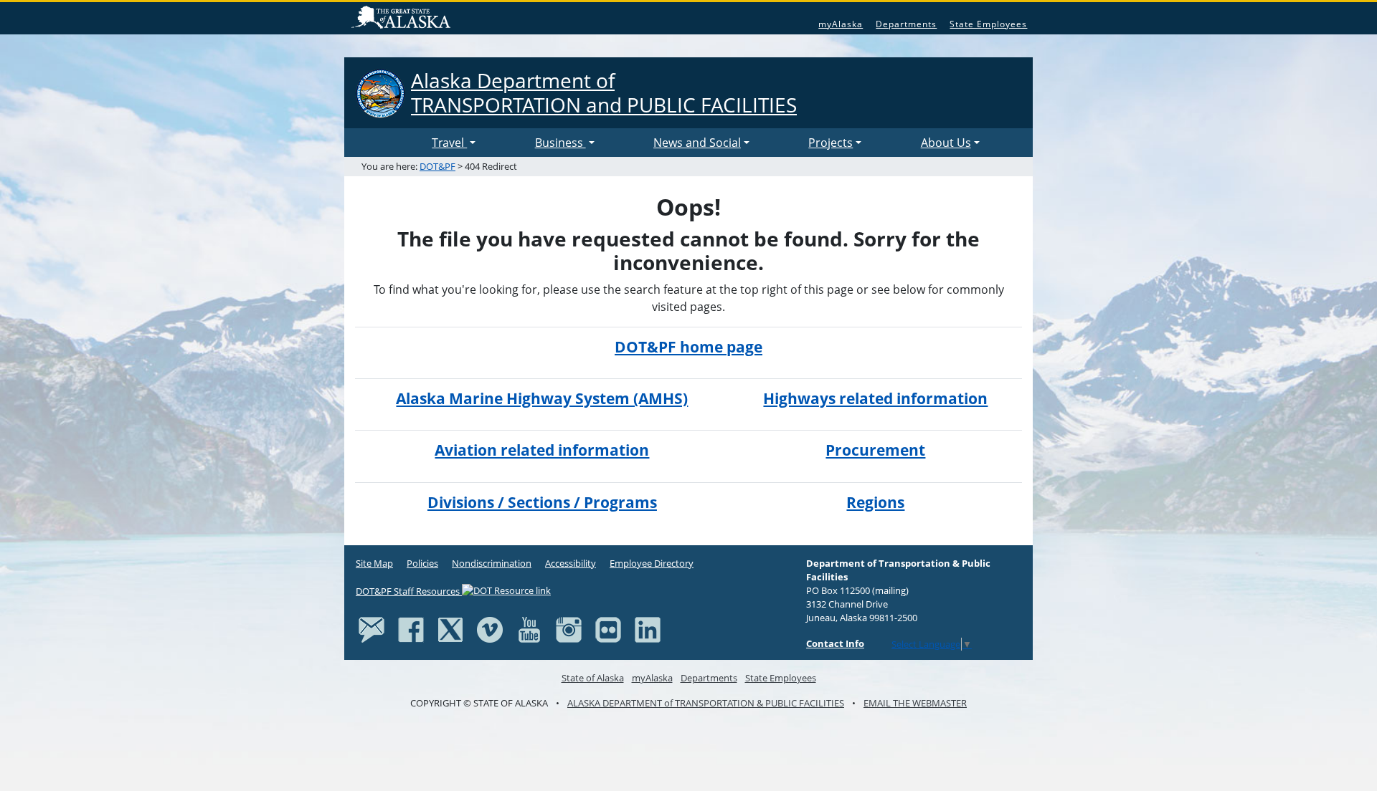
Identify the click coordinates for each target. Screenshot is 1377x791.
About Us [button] (946, 142)
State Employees (988, 24)
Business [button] (560, 142)
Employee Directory (652, 563)
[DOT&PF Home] (391, 142)
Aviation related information (542, 450)
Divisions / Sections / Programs (542, 502)
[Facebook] (411, 629)
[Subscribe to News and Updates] (371, 629)
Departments (906, 24)
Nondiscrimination (491, 563)
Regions (875, 502)
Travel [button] (449, 142)
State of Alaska (403, 19)
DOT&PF (437, 166)
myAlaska (840, 24)
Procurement (875, 450)
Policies (422, 563)
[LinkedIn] (647, 629)
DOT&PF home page (688, 347)
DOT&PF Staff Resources (409, 591)
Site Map (374, 563)
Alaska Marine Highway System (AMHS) (542, 398)
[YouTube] (529, 629)
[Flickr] (608, 629)
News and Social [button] (697, 142)
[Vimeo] (489, 629)
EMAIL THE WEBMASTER (915, 702)
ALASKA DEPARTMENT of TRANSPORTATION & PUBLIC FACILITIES (705, 702)
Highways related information (875, 398)
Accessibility (570, 563)
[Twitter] (450, 629)
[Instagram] (568, 629)
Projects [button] (830, 142)
